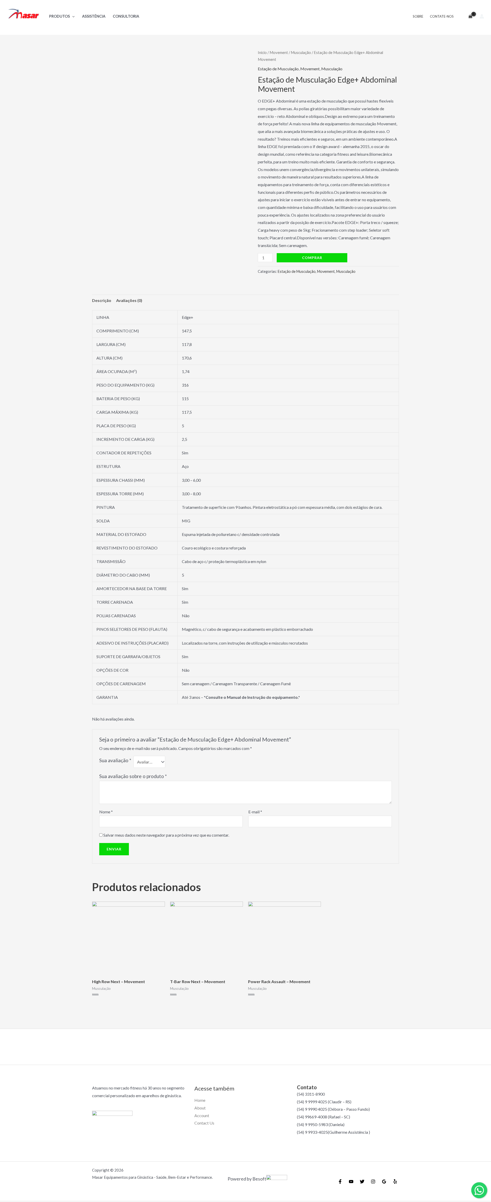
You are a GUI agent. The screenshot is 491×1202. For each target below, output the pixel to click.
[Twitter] (362, 1181)
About (200, 1107)
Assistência (93, 16)
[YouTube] (351, 1181)
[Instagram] (373, 1181)
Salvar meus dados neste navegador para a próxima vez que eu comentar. (166, 835)
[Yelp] (395, 1181)
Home (199, 1100)
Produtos (59, 16)
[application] (72, 16)
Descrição (101, 300)
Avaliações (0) (129, 300)
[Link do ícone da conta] (481, 16)
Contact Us (204, 1122)
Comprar (312, 257)
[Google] (384, 1181)
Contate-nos (442, 16)
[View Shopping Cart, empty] (468, 16)
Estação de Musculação (278, 68)
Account (201, 1115)
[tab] (101, 300)
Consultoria (126, 16)
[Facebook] (340, 1181)
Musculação (301, 52)
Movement (279, 52)
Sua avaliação (115, 760)
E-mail (255, 811)
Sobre (418, 16)
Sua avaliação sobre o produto (133, 776)
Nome (106, 811)
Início (262, 52)
